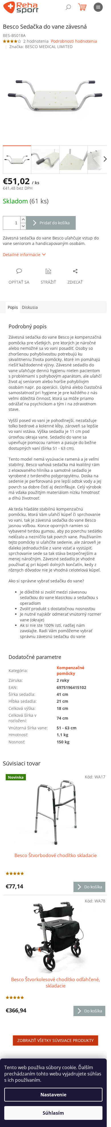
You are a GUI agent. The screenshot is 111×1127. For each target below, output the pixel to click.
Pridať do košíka (55, 222)
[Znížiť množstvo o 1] (23, 226)
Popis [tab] (13, 307)
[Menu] (98, 7)
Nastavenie (53, 1094)
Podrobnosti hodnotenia (74, 41)
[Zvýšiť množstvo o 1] (23, 219)
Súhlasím (53, 1113)
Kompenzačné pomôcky (70, 670)
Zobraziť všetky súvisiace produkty (55, 1040)
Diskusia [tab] (30, 307)
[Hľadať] (68, 7)
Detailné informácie (21, 254)
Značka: (41, 46)
